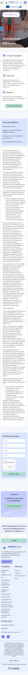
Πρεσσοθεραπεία (6, 599)
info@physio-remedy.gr (8, 625)
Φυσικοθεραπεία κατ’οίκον (6, 616)
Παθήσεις (18, 573)
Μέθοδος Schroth (6, 602)
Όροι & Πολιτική (14, 661)
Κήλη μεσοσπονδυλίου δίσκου (12, 142)
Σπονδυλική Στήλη (11, 15)
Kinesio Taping (5, 594)
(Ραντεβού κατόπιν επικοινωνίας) (11, 632)
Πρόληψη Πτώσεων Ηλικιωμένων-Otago (7, 605)
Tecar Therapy (5, 597)
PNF (2, 577)
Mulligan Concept (6, 575)
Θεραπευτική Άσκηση (5, 571)
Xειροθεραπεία (5, 580)
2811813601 (4, 628)
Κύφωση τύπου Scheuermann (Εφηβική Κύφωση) (12, 131)
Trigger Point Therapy (5, 590)
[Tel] (25, 2)
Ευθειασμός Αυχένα (9, 126)
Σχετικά (17, 570)
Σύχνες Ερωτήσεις (20, 576)
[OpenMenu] (2, 3)
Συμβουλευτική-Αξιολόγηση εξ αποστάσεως (6, 611)
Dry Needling (4, 587)
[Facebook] (3, 637)
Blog (16, 578)
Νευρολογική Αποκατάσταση (5, 583)
